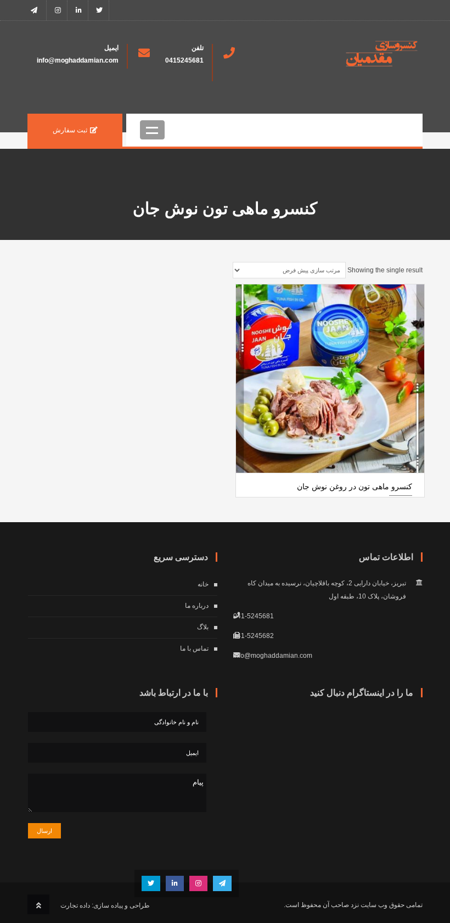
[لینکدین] (78, 10)
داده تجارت (75, 905)
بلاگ (203, 627)
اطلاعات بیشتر (330, 479)
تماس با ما (194, 648)
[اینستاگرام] (58, 10)
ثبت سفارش (70, 130)
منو (152, 129)
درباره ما (197, 605)
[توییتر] (99, 10)
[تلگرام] (37, 10)
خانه (203, 584)
